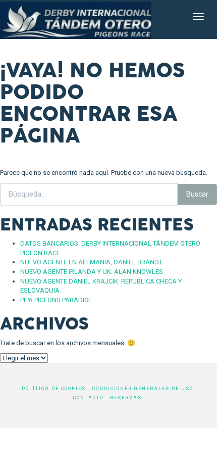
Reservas (126, 397)
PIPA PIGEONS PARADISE (56, 300)
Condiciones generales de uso (142, 388)
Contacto (88, 397)
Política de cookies (54, 388)
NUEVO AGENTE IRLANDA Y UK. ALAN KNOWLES (91, 271)
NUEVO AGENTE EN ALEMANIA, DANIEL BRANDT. (92, 262)
